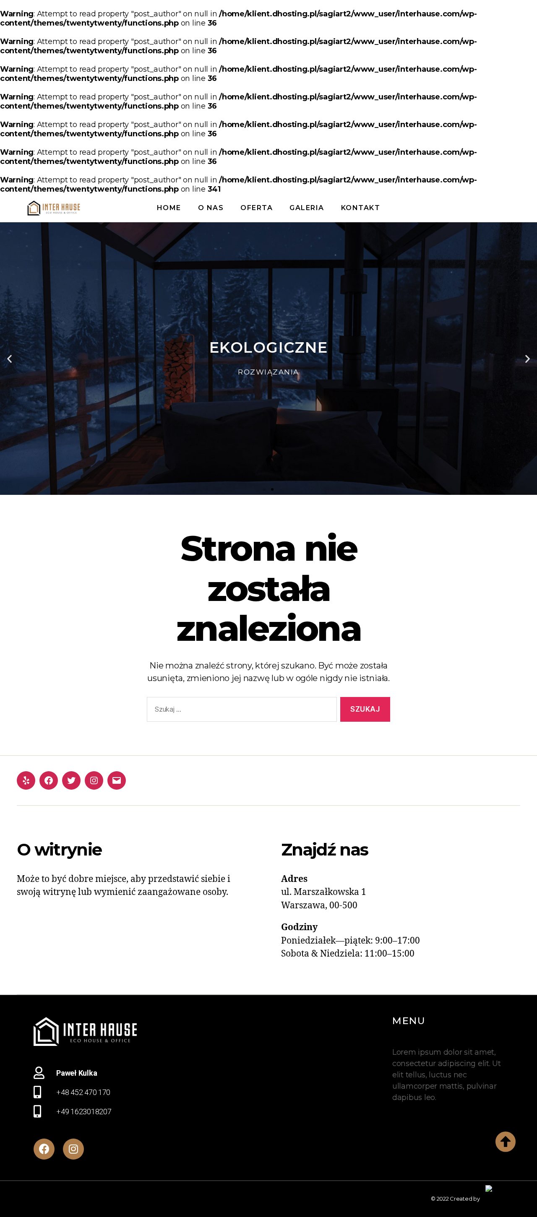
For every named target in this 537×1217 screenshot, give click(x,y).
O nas (211, 208)
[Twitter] (71, 780)
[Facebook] (48, 780)
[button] (264, 489)
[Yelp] (26, 780)
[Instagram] (94, 780)
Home (169, 208)
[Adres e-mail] (116, 780)
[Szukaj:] (240, 711)
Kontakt (361, 208)
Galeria (306, 208)
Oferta (256, 208)
